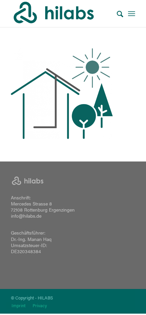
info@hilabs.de (26, 215)
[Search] (116, 13)
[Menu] (131, 13)
